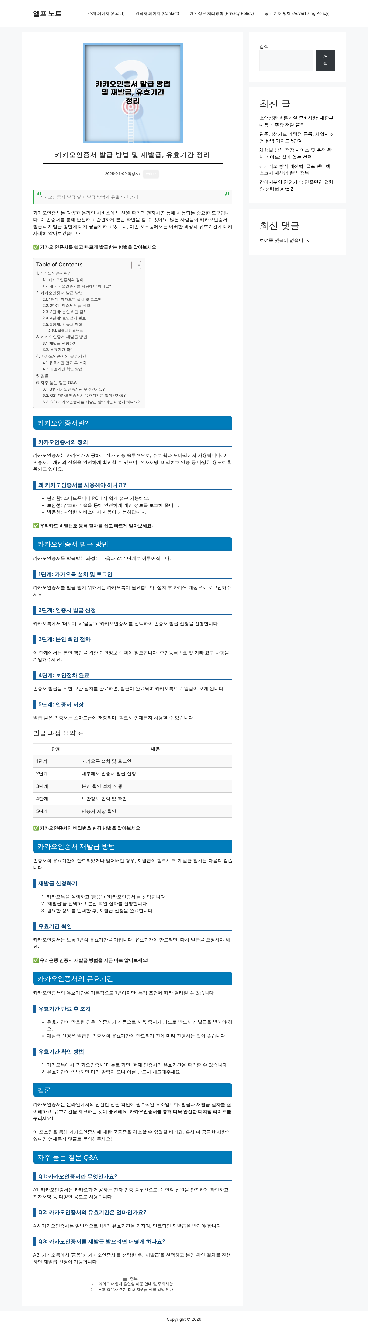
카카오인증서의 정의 (66, 280)
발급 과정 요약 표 (70, 330)
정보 (134, 1278)
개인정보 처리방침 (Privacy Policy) (222, 13)
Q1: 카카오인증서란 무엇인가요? (77, 389)
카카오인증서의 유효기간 (63, 356)
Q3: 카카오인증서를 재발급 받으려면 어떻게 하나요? (95, 402)
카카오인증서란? (55, 273)
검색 (264, 46)
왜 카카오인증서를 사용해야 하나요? (80, 286)
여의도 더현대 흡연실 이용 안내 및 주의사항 (136, 1284)
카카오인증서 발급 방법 (61, 292)
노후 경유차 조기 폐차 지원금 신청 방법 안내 (135, 1289)
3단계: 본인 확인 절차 (68, 312)
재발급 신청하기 (63, 343)
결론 (45, 375)
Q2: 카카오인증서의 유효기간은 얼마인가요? (88, 395)
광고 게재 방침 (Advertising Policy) (297, 13)
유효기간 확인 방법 (66, 369)
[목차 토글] (133, 265)
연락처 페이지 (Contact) (157, 13)
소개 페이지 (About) (106, 13)
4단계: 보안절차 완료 (68, 318)
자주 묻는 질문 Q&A (58, 382)
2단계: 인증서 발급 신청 (70, 305)
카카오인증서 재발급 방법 (64, 336)
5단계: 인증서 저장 (66, 324)
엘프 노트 (47, 13)
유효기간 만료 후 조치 (67, 363)
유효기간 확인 (62, 349)
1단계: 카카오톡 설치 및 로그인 (75, 299)
